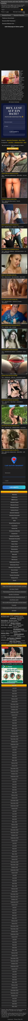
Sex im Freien (14, 570)
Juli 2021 (14, 781)
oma (10, 327)
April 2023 (14, 725)
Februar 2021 (14, 795)
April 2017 (14, 915)
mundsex (8, 635)
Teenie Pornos (14, 572)
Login (7, 11)
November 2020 (14, 803)
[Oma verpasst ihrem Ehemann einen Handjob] (14, 314)
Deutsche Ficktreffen (19, 15)
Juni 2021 (14, 784)
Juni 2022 (14, 752)
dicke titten (4, 625)
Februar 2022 (14, 763)
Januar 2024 (14, 701)
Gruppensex (14, 533)
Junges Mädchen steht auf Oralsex (10, 349)
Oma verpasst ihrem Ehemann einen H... (11, 325)
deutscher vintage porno (10, 452)
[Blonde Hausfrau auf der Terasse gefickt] (14, 214)
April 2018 (14, 883)
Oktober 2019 (14, 835)
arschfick (10, 142)
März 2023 (14, 728)
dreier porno (19, 625)
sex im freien (21, 226)
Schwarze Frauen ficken (14, 567)
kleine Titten (14, 544)
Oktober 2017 (14, 899)
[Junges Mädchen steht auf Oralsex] (14, 338)
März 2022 (14, 760)
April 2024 (14, 693)
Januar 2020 (14, 827)
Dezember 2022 (14, 736)
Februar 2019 (14, 856)
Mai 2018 (14, 880)
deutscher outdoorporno (10, 175)
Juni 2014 (14, 998)
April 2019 (14, 851)
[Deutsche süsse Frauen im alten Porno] (14, 439)
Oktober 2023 (14, 709)
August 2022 (14, 747)
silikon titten (22, 277)
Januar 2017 (14, 923)
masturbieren (5, 202)
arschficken (20, 618)
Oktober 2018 (14, 867)
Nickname (7, 473)
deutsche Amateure (14, 512)
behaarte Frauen (14, 502)
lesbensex (15, 632)
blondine (4, 621)
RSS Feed (15, 11)
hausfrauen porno (8, 630)
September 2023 (14, 712)
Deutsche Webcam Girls (8, 23)
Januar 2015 (14, 987)
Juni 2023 (14, 720)
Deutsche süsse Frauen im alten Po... (10, 450)
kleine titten (19, 175)
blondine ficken (8, 226)
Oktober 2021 (14, 773)
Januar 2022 (14, 765)
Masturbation (14, 549)
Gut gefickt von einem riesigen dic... (10, 299)
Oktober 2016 (14, 931)
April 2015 (14, 979)
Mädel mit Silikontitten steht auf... (9, 275)
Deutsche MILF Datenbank (8, 20)
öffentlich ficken (16, 427)
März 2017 (14, 918)
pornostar (18, 635)
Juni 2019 (14, 846)
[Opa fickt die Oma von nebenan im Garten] (14, 414)
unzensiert (4, 403)
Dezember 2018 (14, 862)
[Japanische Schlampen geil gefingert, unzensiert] (14, 389)
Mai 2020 (14, 816)
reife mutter (3, 637)
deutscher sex (8, 427)
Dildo (14, 520)
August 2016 (14, 936)
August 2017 (14, 904)
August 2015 (14, 969)
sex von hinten (4, 642)
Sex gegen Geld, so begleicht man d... (10, 249)
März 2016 (14, 950)
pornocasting (13, 635)
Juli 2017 (14, 907)
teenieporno (4, 302)
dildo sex (13, 377)
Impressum (10, 1019)
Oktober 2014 (14, 995)
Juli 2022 (14, 749)
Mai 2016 (14, 944)
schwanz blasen (14, 638)
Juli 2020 (14, 811)
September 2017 (14, 902)
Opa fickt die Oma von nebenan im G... (11, 425)
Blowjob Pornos (14, 505)
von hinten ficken (22, 643)
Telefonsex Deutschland (8, 18)
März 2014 (14, 1006)
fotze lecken (10, 627)
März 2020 (14, 821)
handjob (6, 327)
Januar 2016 (14, 955)
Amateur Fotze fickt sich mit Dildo (9, 375)
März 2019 (14, 854)
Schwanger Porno (14, 564)
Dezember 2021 (14, 768)
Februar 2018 (14, 888)
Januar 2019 (14, 859)
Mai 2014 (14, 1001)
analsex (13, 618)
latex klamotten (15, 277)
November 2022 (14, 739)
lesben (11, 632)
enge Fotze (15, 626)
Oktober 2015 (14, 963)
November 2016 (14, 928)
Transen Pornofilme (14, 575)
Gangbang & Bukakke (14, 531)
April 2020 (14, 819)
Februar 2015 (14, 985)
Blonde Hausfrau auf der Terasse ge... (10, 224)
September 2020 (14, 805)
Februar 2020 (14, 824)
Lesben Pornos (14, 546)
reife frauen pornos (19, 251)
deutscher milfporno (9, 251)
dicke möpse (15, 623)
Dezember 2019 (14, 830)
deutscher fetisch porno (10, 201)
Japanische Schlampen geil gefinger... (10, 399)
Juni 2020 (14, 813)
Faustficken (14, 525)
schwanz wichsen (12, 639)
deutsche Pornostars (12, 140)
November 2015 (14, 961)
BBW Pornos (14, 499)
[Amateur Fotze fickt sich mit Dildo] (14, 364)
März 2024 (14, 696)
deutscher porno (5, 622)
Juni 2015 (14, 974)
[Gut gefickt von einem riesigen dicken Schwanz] (14, 288)
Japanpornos (14, 541)
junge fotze (17, 631)
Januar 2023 (14, 733)
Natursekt (14, 554)
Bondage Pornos (14, 507)
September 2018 (14, 870)
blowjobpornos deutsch (10, 351)
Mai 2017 (14, 912)
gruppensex (18, 629)
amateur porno (18, 616)
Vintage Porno (14, 577)
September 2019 (14, 838)
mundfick (3, 635)
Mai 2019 (14, 848)
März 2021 (14, 792)
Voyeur (14, 580)
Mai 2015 (14, 977)
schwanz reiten (5, 640)
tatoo (25, 142)
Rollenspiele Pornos (14, 562)
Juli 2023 (14, 717)
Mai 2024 (14, 690)
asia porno (7, 401)
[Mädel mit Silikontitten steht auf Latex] (14, 264)
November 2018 (14, 864)
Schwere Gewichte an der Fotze (9, 199)
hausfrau (15, 226)
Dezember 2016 (14, 926)
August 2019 (14, 840)
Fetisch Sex (14, 528)
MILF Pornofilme (14, 551)
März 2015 (14, 982)
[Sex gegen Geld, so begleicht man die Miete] (14, 238)
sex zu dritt (9, 643)
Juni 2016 (14, 942)
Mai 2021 (14, 787)
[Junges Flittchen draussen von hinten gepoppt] (14, 162)
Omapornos (14, 557)
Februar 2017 (14, 920)
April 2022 (14, 757)
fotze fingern (4, 627)
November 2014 (14, 993)
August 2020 (14, 808)
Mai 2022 (14, 755)
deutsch (19, 620)
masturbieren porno (20, 377)
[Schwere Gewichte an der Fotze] (14, 188)
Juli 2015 (14, 971)
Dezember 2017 (14, 894)
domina (14, 624)
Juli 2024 (14, 688)
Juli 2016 (14, 939)
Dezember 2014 (14, 990)
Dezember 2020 (14, 800)
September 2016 (14, 934)
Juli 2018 (14, 875)
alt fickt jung (5, 616)
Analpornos (14, 497)
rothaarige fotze (18, 142)
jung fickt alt (24, 630)
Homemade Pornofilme (14, 538)
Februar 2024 (14, 698)
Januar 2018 (14, 891)
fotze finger (13, 401)
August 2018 (14, 872)
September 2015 (14, 966)
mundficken (19, 351)
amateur (11, 616)
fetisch (19, 626)
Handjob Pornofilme (14, 536)
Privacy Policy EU (18, 1019)
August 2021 (14, 779)
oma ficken (23, 427)
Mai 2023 (14, 723)
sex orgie (23, 640)
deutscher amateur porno (14, 621)
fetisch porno (8, 277)
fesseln (18, 201)
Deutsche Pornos (6, 15)
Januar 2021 (14, 797)
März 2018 (14, 886)
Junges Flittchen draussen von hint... (10, 173)
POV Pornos (14, 559)
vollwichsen (15, 642)
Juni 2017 (14, 910)
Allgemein (14, 494)
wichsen (14, 327)
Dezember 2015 (14, 958)
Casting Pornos (14, 510)
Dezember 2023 (14, 704)
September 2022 (14, 744)
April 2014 (14, 1003)
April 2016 (14, 947)
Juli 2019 (14, 843)
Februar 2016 (14, 953)
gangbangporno (16, 627)
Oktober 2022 (14, 741)
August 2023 (14, 715)
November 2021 (14, 771)
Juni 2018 (14, 878)
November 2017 (14, 896)
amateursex (7, 377)
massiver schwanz (17, 301)
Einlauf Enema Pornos (14, 523)
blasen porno (19, 619)
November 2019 (14, 832)
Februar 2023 (14, 731)
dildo (10, 625)
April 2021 (14, 789)
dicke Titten (22, 140)
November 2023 (14, 707)
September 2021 (14, 776)
